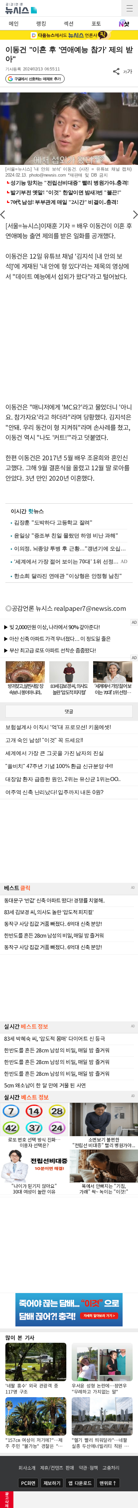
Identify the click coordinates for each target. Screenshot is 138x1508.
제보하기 (52, 1483)
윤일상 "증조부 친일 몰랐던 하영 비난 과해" (66, 535)
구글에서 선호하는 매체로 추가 (37, 79)
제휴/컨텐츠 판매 (57, 1467)
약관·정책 (88, 1467)
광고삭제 (7, 1500)
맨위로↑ (108, 1483)
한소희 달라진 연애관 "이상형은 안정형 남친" (68, 576)
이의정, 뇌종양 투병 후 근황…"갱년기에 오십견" (70, 548)
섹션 (68, 23)
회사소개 (27, 1467)
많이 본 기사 (19, 1337)
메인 (13, 23)
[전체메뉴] (129, 8)
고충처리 (111, 1467)
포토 (96, 23)
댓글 (69, 711)
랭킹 (41, 23)
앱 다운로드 (79, 1483)
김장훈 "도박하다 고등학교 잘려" (53, 522)
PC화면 (28, 1483)
